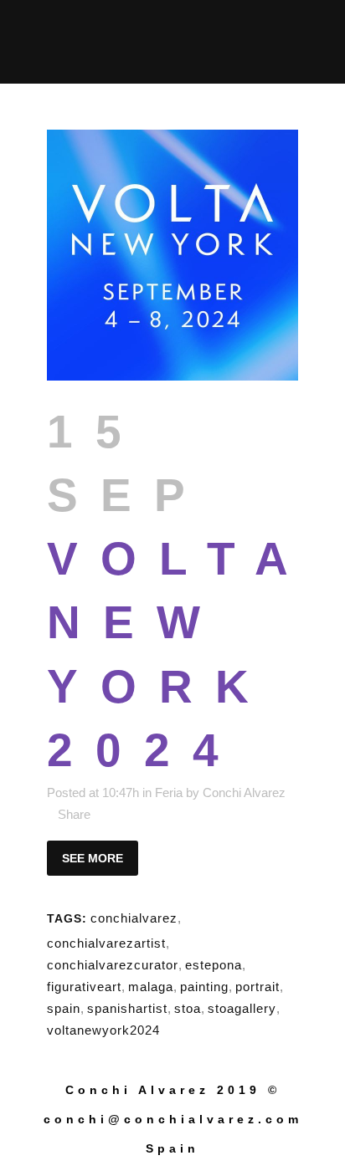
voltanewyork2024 (103, 1030)
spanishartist (127, 1008)
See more (92, 858)
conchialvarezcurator (112, 965)
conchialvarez (134, 918)
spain (63, 1008)
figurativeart (84, 986)
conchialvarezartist (106, 943)
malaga (150, 986)
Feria (169, 792)
